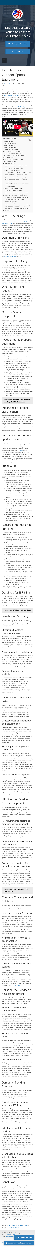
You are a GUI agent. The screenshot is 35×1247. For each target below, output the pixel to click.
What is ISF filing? (8, 141)
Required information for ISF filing (14, 159)
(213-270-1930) (11, 1235)
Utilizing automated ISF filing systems (16, 194)
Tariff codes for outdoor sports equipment (15, 155)
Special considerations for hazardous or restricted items (17, 185)
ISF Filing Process (8, 157)
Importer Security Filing (11, 95)
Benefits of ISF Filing (10, 163)
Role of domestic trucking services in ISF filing (18, 205)
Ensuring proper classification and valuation (18, 183)
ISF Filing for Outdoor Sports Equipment (15, 178)
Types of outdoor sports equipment (13, 151)
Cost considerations (12, 201)
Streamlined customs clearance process (17, 165)
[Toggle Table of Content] (29, 139)
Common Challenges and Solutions (13, 188)
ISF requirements (17, 985)
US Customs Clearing (12, 1227)
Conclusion (8, 210)
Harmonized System (12, 445)
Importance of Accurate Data (12, 170)
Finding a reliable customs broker (15, 199)
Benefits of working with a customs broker (17, 197)
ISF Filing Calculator (23, 1237)
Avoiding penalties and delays (14, 167)
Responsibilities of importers (14, 176)
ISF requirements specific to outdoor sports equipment (17, 180)
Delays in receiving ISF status (14, 190)
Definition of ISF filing (10, 143)
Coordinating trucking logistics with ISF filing (18, 208)
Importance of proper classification (13, 153)
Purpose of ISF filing (9, 145)
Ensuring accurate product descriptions (17, 174)
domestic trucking (19, 107)
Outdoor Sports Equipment (11, 149)
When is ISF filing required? (11, 147)
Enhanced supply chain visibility (15, 168)
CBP (10, 224)
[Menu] (4, 60)
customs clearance (10, 257)
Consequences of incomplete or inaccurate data (19, 172)
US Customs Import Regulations (17, 1225)
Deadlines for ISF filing (10, 161)
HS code (20, 451)
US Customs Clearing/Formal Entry (18, 1243)
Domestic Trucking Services (12, 203)
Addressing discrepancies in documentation (18, 192)
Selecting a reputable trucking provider (16, 207)
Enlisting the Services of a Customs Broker (16, 196)
